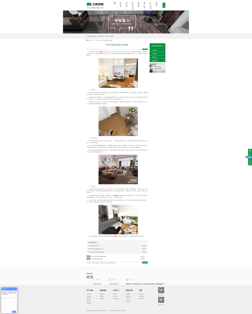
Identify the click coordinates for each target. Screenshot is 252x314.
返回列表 (145, 49)
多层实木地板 (132, 6)
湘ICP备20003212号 (104, 310)
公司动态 (154, 53)
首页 (114, 3)
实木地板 (126, 4)
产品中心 (116, 290)
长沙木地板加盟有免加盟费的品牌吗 (98, 256)
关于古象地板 (150, 6)
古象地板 (101, 262)
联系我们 (156, 4)
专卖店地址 (141, 296)
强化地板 (120, 4)
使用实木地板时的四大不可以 (94, 245)
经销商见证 (128, 296)
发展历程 (89, 298)
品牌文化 (89, 296)
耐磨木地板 (94, 36)
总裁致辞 (89, 303)
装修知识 (98, 40)
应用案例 (154, 50)
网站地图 (141, 298)
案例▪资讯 (144, 5)
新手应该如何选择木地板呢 (107, 40)
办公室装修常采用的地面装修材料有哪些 (96, 252)
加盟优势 (102, 293)
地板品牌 (112, 36)
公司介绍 (89, 293)
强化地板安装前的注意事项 (97, 258)
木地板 (115, 195)
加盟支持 (102, 296)
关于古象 (90, 290)
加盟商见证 (155, 60)
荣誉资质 (89, 301)
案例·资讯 (129, 290)
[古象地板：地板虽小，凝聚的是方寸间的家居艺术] (126, 33)
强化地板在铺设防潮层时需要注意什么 (96, 249)
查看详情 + (143, 256)
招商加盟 (138, 4)
